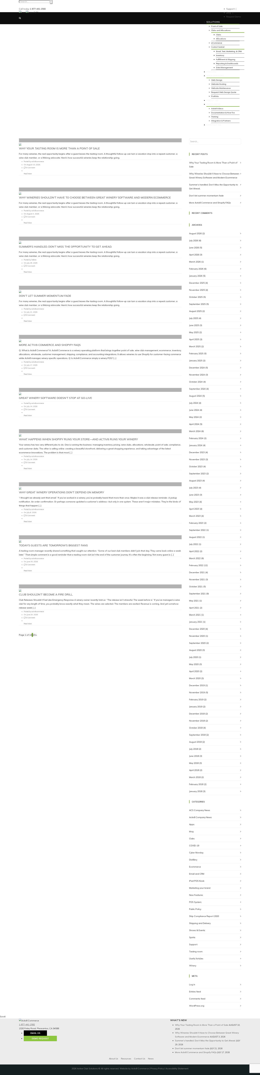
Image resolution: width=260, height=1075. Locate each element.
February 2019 (196, 699)
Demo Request (40, 1038)
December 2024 (197, 367)
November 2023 (197, 459)
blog (191, 831)
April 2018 (194, 770)
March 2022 (195, 558)
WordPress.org (196, 1005)
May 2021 (194, 600)
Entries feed (195, 991)
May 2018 (194, 763)
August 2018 (195, 742)
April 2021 (194, 607)
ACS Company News (199, 810)
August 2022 (195, 537)
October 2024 (196, 381)
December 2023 (197, 452)
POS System (195, 902)
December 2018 (197, 713)
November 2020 (197, 636)
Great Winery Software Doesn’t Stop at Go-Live (55, 398)
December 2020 (197, 629)
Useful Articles (196, 958)
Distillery (193, 859)
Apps (191, 824)
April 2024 (194, 424)
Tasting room (196, 951)
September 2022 (197, 530)
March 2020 (195, 678)
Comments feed (197, 998)
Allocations (221, 39)
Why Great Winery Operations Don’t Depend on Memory (61, 492)
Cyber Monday (196, 852)
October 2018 (196, 727)
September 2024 (197, 388)
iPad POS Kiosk (196, 881)
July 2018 (193, 749)
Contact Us (139, 1058)
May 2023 (194, 501)
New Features (196, 895)
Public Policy (195, 909)
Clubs (218, 35)
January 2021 (195, 622)
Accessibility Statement (177, 1068)
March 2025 (195, 346)
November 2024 (197, 374)
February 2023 (196, 523)
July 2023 (193, 487)
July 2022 (193, 544)
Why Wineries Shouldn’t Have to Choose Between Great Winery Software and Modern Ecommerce (95, 197)
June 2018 (194, 756)
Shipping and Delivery (200, 923)
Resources (126, 1058)
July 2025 (193, 318)
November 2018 (197, 720)
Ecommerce (195, 866)
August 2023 (195, 480)
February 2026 (196, 268)
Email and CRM (196, 873)
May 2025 (194, 332)
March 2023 (195, 516)
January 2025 (195, 360)
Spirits (192, 937)
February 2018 (196, 784)
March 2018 (195, 777)
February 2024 (196, 438)
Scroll (2, 1016)
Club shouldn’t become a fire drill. (46, 594)
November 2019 (197, 692)
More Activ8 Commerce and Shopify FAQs (50, 345)
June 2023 (194, 494)
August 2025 (195, 311)
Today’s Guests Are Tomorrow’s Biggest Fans (53, 545)
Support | (231, 9)
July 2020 (193, 657)
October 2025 (196, 297)
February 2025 (196, 353)
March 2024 (195, 431)
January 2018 (195, 791)
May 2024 (194, 417)
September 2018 (197, 734)
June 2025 (194, 325)
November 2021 (197, 579)
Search (51, 2)
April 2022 (194, 551)
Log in (192, 984)
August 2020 (195, 650)
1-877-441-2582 (27, 1024)
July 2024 (193, 403)
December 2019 (197, 685)
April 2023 (194, 509)
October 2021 (196, 586)
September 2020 (197, 643)
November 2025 (197, 290)
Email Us (35, 1033)
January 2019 (195, 706)
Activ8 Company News (200, 817)
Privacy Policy (157, 1068)
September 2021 (197, 593)
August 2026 (195, 233)
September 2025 (197, 304)
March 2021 (195, 614)
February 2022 (196, 565)
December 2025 (197, 283)
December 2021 (197, 572)
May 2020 (194, 664)
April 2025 (194, 339)
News (151, 1058)
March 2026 (195, 261)
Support (193, 944)
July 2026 (193, 240)
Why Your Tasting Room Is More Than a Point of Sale (59, 148)
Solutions (213, 22)
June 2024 (194, 410)
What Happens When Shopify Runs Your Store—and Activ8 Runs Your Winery (78, 439)
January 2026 (195, 275)
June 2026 (194, 247)
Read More (28, 174)
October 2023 (196, 466)
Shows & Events (197, 930)
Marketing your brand (199, 888)
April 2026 (194, 254)
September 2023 (197, 473)
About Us (113, 1058)
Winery (192, 965)
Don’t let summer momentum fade (45, 295)
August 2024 (195, 396)
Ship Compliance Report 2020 (204, 916)
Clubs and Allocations (221, 30)
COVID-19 (194, 845)
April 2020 (194, 671)
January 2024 (195, 445)
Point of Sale (217, 26)
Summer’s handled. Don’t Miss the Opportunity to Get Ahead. (65, 246)
